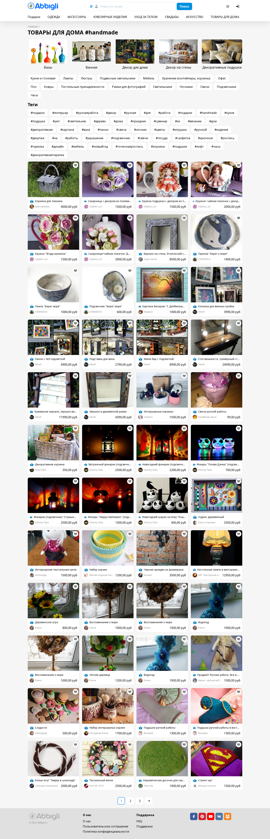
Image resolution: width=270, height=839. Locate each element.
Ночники (186, 87)
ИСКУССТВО (194, 17)
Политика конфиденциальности (106, 831)
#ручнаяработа (87, 113)
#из (177, 121)
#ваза (86, 130)
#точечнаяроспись (129, 146)
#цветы (159, 130)
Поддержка (144, 826)
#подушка (38, 121)
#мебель (77, 146)
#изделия (221, 130)
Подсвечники (226, 87)
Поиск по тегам (111, 6)
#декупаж (37, 138)
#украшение (94, 138)
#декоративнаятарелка (47, 155)
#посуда (162, 138)
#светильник (77, 121)
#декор (111, 113)
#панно (103, 130)
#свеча (121, 130)
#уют (56, 121)
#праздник (138, 121)
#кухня (229, 113)
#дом (213, 121)
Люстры (86, 78)
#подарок (38, 113)
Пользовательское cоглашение (105, 826)
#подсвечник (120, 138)
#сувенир (160, 121)
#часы (215, 146)
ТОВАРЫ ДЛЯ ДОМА (225, 17)
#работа (164, 113)
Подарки (34, 17)
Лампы (68, 78)
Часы (34, 95)
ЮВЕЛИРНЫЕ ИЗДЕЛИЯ (110, 17)
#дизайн (58, 146)
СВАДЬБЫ (172, 17)
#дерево (100, 121)
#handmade (208, 113)
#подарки (185, 113)
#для (147, 113)
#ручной (200, 130)
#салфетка (182, 138)
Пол (33, 87)
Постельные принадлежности (82, 87)
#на (54, 138)
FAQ (139, 821)
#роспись (228, 138)
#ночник (140, 130)
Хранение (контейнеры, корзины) (186, 78)
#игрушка (180, 130)
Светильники (162, 87)
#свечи (143, 138)
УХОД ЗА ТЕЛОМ (146, 17)
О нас (87, 821)
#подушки (179, 146)
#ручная (130, 113)
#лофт (199, 146)
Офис (222, 78)
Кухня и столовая (43, 78)
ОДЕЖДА (54, 17)
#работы (71, 138)
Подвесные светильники (117, 78)
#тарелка (37, 146)
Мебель (148, 78)
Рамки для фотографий (128, 87)
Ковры (48, 87)
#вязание (194, 121)
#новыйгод (100, 146)
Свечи (204, 87)
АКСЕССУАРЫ (76, 17)
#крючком (205, 138)
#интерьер (60, 113)
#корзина (158, 146)
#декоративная (42, 130)
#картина (67, 130)
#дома (118, 121)
